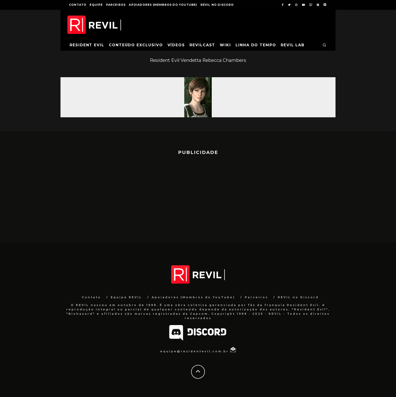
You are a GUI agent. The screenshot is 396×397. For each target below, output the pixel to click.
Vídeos (176, 45)
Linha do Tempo (256, 45)
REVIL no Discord (217, 4)
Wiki (225, 45)
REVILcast (202, 45)
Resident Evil (87, 45)
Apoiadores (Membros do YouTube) (163, 4)
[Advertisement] (198, 196)
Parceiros (116, 4)
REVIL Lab (293, 45)
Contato (77, 4)
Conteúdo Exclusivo (136, 45)
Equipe (96, 4)
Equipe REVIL (126, 297)
